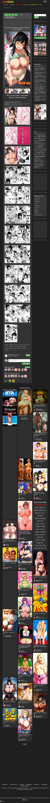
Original (36, 161)
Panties (6, 348)
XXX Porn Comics (24, 681)
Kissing (28, 344)
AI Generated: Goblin (39, 66)
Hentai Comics (39, 466)
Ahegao (35, 133)
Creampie (26, 103)
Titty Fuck (7, 350)
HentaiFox (23, 538)
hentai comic (37, 199)
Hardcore (13, 105)
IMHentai (37, 497)
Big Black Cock (8, 706)
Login (45, 1)
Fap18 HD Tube (40, 545)
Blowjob (16, 103)
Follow (28, 355)
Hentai (16, 105)
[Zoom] (13, 15)
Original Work (23, 346)
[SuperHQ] (9, 380)
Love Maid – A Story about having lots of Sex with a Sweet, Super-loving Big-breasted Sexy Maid (40, 88)
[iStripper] (10, 416)
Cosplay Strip (38, 651)
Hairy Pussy (36, 150)
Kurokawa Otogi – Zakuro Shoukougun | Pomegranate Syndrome (40, 81)
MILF (35, 158)
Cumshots (36, 143)
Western (36, 167)
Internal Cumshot (22, 344)
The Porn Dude (40, 540)
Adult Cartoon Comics (40, 618)
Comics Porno (20, 103)
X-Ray (39, 167)
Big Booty (37, 138)
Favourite (12, 4)
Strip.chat (43, 110)
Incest (44, 152)
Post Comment (26, 363)
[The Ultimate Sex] (10, 402)
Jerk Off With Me (43, 113)
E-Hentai (7, 544)
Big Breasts (12, 103)
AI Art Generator (24, 418)
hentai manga (37, 205)
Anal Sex (40, 133)
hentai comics (37, 198)
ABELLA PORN (40, 532)
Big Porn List (39, 513)
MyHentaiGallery (39, 409)
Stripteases (47, 798)
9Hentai (22, 650)
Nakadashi (37, 160)
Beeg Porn (40, 543)
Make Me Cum (11, 90)
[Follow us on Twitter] (6, 7)
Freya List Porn (40, 534)
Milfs (37, 158)
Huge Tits (40, 152)
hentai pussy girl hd (38, 215)
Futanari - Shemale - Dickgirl (41, 410)
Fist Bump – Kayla (38, 84)
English (39, 147)
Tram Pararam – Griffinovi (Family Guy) (40, 100)
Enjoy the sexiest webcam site (19, 90)
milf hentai (37, 213)
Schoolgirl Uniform (12, 348)
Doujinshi (40, 145)
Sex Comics (20, 105)
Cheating (36, 141)
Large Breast (11, 346)
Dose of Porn (40, 529)
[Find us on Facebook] (4, 7)
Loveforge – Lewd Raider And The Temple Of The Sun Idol (40, 69)
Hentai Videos (39, 507)
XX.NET (40, 516)
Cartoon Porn (8, 726)
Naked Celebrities (39, 510)
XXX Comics (23, 568)
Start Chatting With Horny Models (28, 90)
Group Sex (43, 149)
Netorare (41, 160)
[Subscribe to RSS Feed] (8, 7)
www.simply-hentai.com (10, 17)
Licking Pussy (17, 346)
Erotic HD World (40, 518)
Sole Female (19, 348)
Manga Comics (23, 569)
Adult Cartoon (38, 717)
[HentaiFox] (13, 380)
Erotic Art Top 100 (40, 548)
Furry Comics (23, 498)
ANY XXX (40, 537)
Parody (7, 568)
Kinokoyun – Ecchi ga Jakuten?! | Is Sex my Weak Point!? (40, 77)
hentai (36, 203)
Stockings (36, 166)
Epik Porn (40, 521)
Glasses (39, 149)
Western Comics (39, 440)
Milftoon (37, 617)
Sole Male (25, 348)
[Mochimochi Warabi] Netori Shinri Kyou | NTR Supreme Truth (40, 93)
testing (36, 209)
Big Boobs (7, 344)
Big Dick (41, 138)
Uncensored (41, 166)
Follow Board (27, 367)
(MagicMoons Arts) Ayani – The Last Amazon (40, 73)
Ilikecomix (37, 211)
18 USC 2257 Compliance (31, 798)
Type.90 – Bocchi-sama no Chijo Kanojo (40, 96)
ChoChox (22, 497)
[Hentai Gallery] (25, 469)
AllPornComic (38, 438)
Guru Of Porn (40, 524)
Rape (44, 161)
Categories (6, 4)
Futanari (37, 581)
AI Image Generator (24, 419)
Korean (6, 346)
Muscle (40, 158)
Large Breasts (39, 156)
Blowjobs (11, 344)
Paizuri (39, 161)
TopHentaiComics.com (12, 798)
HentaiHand (23, 739)
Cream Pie (39, 141)
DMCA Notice (41, 798)
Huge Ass (41, 151)
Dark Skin (41, 143)
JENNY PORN (40, 526)
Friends (40, 4)
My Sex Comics (9, 567)
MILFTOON (37, 201)
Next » (25, 744)
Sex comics (37, 207)
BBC (43, 133)
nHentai (22, 622)
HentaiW (37, 465)
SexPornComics (39, 580)
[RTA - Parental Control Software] (10, 393)
